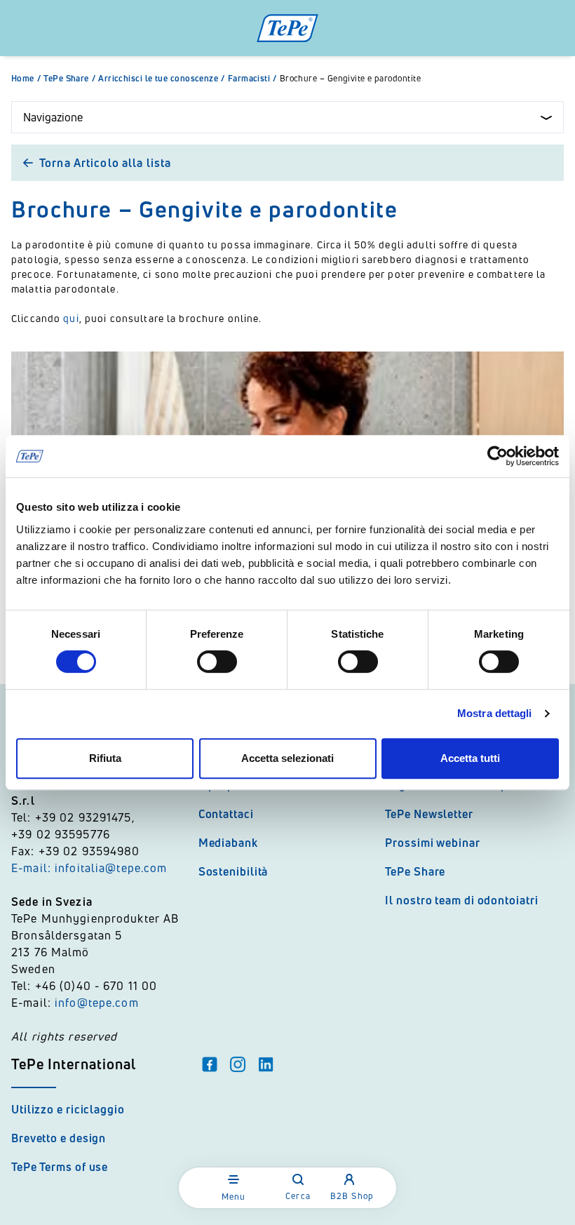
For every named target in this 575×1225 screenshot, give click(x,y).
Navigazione (53, 117)
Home (26, 78)
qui (71, 318)
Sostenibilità (233, 871)
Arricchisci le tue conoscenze (161, 78)
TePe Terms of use (59, 1166)
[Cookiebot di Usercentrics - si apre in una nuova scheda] (497, 456)
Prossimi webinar (432, 842)
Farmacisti (252, 78)
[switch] (217, 661)
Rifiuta (105, 758)
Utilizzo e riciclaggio (68, 1109)
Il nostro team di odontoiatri (461, 900)
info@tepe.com (97, 1002)
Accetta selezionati (287, 758)
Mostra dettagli (494, 713)
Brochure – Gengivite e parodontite (350, 78)
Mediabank (228, 842)
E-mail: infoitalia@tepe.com (89, 868)
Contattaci (226, 814)
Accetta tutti (470, 758)
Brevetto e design (58, 1138)
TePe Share (69, 78)
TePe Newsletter (429, 814)
